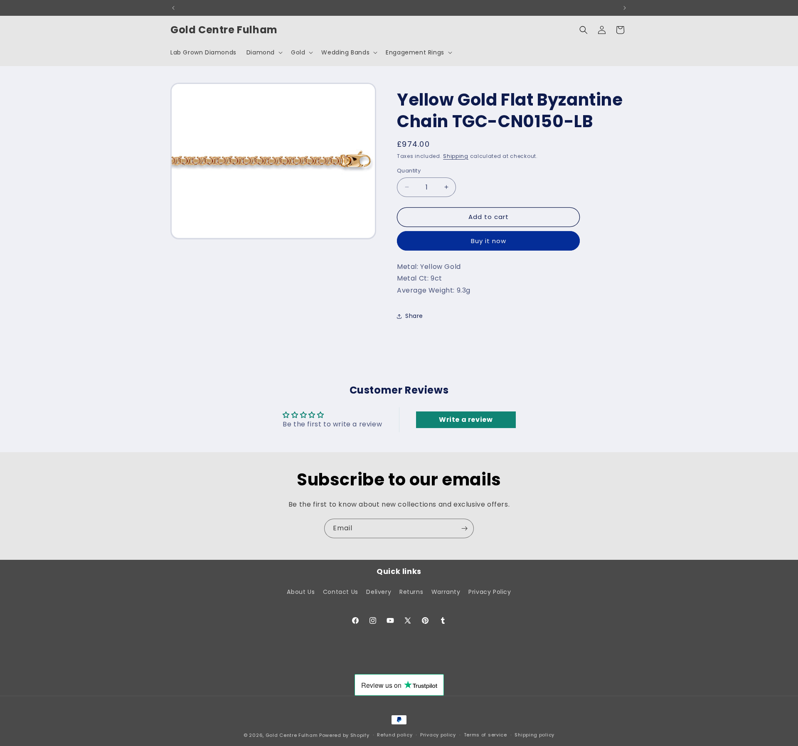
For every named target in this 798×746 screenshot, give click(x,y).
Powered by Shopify (344, 735)
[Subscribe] (464, 528)
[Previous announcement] (173, 8)
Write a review (466, 419)
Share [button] (414, 316)
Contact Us (340, 592)
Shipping (455, 156)
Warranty (446, 592)
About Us (301, 592)
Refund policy (394, 734)
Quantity (409, 171)
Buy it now (488, 240)
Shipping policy (534, 734)
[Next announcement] (625, 8)
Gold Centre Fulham (292, 735)
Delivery (378, 592)
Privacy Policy (489, 592)
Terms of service (485, 734)
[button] (263, 52)
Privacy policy (438, 734)
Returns (411, 592)
